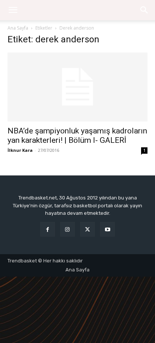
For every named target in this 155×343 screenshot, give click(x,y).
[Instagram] (67, 229)
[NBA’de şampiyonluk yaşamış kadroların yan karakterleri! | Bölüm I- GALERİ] (77, 86)
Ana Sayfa (18, 28)
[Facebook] (47, 229)
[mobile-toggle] (13, 10)
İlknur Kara (20, 150)
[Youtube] (107, 229)
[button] (144, 10)
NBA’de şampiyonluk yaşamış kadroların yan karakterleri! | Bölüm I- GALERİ (77, 135)
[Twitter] (87, 229)
